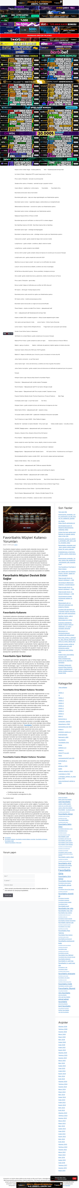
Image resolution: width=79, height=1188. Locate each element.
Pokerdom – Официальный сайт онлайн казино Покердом (31, 382)
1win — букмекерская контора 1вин (54, 169)
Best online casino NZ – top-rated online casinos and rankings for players (35, 470)
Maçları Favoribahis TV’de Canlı (13, 842)
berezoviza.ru (62, 719)
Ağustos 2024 (62, 1081)
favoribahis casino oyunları (65, 852)
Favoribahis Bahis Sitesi (64, 825)
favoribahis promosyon (65, 939)
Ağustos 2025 (62, 1053)
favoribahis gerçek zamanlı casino (65, 861)
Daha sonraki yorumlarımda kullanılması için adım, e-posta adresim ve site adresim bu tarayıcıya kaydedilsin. (26, 889)
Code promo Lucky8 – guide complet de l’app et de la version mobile (33, 239)
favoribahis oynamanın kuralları (64, 924)
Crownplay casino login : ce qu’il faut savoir (26, 400)
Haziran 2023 (62, 1118)
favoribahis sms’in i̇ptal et (63, 951)
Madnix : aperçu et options (22, 345)
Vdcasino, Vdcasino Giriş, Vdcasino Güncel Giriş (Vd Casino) (31, 433)
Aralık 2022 (61, 1134)
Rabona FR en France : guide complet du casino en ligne (30, 340)
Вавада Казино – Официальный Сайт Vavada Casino (29, 451)
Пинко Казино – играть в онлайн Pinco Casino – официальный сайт (33, 308)
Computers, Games (64, 721)
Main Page (61, 396)
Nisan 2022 (61, 1155)
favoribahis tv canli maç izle (66, 964)
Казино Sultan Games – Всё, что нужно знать (27, 461)
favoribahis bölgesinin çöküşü (64, 834)
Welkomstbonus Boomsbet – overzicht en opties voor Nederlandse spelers (35, 206)
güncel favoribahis (63, 1004)
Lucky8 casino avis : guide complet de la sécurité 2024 (30, 257)
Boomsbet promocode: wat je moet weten (26, 192)
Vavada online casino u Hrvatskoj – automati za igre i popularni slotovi (34, 183)
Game (60, 745)
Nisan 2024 (62, 1092)
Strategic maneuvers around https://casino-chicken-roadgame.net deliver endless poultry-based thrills (65, 669)
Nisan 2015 (61, 1170)
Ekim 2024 (61, 1076)
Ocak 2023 (61, 1131)
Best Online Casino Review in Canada (54, 479)
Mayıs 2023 (62, 1121)
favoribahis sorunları (63, 953)
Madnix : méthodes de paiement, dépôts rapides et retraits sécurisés (51, 345)
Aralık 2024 (61, 1071)
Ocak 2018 (61, 1163)
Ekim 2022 (61, 1139)
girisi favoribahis (62, 995)
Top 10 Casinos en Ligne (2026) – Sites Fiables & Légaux (30, 419)
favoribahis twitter (63, 969)
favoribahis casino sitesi (66, 857)
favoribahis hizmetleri (63, 898)
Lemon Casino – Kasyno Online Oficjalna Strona (28, 326)
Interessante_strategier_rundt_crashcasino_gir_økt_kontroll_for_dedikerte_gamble (67, 516)
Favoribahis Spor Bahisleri (65, 955)
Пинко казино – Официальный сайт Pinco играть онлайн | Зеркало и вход (35, 391)
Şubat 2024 (62, 1097)
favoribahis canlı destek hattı (64, 848)
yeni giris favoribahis (63, 1012)
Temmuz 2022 (62, 1147)
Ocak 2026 (61, 1045)
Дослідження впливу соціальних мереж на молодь (65, 598)
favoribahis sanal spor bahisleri (64, 945)
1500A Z (61, 698)
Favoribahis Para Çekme (65, 935)
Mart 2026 (61, 1039)
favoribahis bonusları (62, 832)
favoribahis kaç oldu (65, 908)
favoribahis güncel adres (64, 883)
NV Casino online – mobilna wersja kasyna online (28, 299)
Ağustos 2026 (62, 1026)
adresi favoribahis (62, 797)
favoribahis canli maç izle (64, 838)
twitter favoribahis (63, 1010)
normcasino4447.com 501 (66, 758)
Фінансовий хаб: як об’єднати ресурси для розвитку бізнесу (65, 605)
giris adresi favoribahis (63, 990)
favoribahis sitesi (62, 949)
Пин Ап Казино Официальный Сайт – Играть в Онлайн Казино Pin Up (34, 493)
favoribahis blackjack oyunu (65, 828)
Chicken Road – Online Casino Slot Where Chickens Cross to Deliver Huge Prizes (37, 484)
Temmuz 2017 (62, 1165)
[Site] (19, 60)
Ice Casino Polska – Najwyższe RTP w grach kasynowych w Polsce (33, 174)
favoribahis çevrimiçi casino (65, 986)
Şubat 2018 (61, 1160)
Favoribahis (45, 188)
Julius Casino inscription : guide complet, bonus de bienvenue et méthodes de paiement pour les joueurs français (43, 371)
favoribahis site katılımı (63, 947)
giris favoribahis (64, 993)
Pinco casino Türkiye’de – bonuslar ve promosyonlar (29, 179)
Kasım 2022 (62, 1136)
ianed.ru (60, 750)
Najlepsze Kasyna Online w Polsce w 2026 (26, 216)
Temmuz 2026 (62, 1029)
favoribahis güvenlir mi (66, 895)
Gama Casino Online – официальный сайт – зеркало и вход (31, 410)
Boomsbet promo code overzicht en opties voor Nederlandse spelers (33, 294)
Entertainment (62, 734)
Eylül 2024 (61, 1079)
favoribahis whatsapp (41, 839)
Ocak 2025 (61, 1068)
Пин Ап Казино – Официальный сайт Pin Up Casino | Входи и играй (33, 387)
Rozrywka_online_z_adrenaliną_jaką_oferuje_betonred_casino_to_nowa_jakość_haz (67, 639)
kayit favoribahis (64, 1006)
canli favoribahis (64, 802)
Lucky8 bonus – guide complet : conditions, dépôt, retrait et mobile (33, 243)
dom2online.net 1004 (65, 727)
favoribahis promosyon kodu (66, 942)
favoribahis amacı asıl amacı (64, 816)
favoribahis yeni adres (64, 977)
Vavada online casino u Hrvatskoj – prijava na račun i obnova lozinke (33, 497)
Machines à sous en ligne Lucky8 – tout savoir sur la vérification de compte (35, 262)
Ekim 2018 (61, 1157)
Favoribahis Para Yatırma (64, 932)
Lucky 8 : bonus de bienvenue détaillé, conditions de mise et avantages (34, 266)
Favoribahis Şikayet (66, 988)
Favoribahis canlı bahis (65, 840)
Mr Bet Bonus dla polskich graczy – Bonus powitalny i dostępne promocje (35, 271)
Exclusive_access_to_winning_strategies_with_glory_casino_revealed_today (67, 541)
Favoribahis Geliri (9, 841)
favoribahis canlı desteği (63, 850)
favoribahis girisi (64, 863)
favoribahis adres (70, 809)
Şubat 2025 (62, 1066)
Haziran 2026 (62, 1032)
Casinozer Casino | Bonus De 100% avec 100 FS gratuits (30, 350)
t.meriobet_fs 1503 (64, 774)
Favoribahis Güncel (65, 881)
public (60, 768)
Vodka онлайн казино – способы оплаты (62, 424)
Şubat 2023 (62, 1128)
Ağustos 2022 (62, 1144)
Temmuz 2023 (62, 1115)
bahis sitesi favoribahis (65, 799)
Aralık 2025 (61, 1047)
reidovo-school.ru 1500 (65, 771)
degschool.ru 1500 (64, 724)
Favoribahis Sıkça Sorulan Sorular (66, 957)
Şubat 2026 (62, 1042)
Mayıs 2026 (62, 1034)
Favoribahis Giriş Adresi (64, 877)
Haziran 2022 (62, 1149)
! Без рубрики (62, 687)
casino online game (64, 804)
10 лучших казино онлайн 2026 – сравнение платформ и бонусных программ (36, 414)
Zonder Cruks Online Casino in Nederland (26, 331)
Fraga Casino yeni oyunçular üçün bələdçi (55, 326)
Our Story (44, 400)
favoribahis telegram (64, 959)
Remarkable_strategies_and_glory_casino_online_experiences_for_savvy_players (67, 547)
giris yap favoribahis (64, 997)
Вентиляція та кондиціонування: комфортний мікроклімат (66, 633)
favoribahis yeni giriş (62, 979)
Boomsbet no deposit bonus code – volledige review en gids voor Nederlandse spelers (38, 234)
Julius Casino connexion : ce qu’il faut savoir (27, 359)
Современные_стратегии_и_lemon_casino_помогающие (67, 554)
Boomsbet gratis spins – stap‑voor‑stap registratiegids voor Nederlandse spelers (37, 197)
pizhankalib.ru (62, 761)
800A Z (60, 716)
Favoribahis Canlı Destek (65, 844)
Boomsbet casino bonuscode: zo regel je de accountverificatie (32, 303)
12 (59, 695)
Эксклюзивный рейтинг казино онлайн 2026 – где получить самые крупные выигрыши (39, 456)
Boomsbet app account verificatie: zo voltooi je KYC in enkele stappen (34, 220)
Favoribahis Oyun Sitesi (64, 926)
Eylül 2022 (61, 1142)
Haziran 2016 (62, 1168)
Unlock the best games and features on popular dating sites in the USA (67, 534)
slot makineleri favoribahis (63, 1008)
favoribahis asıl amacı (62, 818)
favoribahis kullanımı (10, 839)
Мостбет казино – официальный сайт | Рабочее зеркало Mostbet (33, 465)
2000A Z (61, 700)
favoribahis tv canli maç (66, 961)
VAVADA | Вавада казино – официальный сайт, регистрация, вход (33, 428)
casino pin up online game (64, 806)
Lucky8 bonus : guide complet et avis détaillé (27, 248)
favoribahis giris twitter (65, 865)
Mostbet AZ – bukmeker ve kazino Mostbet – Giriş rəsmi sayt (31, 424)
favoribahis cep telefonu (63, 859)
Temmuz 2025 (62, 1055)
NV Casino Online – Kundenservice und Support (60, 451)
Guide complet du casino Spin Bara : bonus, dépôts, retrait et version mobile (35, 442)
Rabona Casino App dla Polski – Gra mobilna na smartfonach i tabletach (34, 447)
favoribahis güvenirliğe (62, 891)
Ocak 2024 (61, 1100)
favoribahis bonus (62, 830)
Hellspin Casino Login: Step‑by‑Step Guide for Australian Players (32, 377)
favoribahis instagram (63, 900)
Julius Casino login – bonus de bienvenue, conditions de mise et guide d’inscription (37, 363)
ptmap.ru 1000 (63, 766)
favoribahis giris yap (64, 867)
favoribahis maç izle (65, 911)
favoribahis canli (63, 836)
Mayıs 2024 (62, 1089)
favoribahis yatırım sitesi (63, 975)
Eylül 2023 (61, 1110)
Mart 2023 (61, 1126)
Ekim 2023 (61, 1108)
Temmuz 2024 (62, 1084)
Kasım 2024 (62, 1073)
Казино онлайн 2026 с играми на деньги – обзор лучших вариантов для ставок (37, 317)
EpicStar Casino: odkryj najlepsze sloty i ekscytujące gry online (65, 618)
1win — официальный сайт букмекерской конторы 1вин (30, 313)
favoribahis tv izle (62, 967)
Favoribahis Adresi (65, 814)
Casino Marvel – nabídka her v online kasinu (27, 188)
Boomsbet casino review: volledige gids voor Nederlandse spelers (33, 211)
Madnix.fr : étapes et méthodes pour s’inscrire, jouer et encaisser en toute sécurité (37, 354)
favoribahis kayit (63, 906)
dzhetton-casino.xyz (64, 732)
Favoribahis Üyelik (65, 984)
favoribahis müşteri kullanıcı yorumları (25, 839)
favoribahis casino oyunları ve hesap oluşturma (65, 855)
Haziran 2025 (62, 1058)
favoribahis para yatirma (63, 928)
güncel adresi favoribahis (63, 1000)
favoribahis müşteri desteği (65, 918)
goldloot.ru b (62, 748)
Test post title (62, 512)
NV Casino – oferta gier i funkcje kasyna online (27, 289)
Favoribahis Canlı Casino (65, 842)
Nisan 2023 (62, 1123)
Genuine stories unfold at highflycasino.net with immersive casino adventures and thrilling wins (66, 648)
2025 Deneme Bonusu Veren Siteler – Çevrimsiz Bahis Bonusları (32, 488)
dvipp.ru (60, 729)
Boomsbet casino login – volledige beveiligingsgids (29, 229)
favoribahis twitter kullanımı (63, 971)
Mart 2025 (61, 1063)
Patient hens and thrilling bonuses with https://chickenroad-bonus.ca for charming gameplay (66, 658)
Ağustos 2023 (62, 1113)
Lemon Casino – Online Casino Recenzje (48, 322)
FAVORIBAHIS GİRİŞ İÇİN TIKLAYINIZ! (39, 35)
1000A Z (61, 693)
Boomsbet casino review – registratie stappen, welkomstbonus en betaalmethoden (37, 202)
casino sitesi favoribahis (65, 808)
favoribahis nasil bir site (65, 922)
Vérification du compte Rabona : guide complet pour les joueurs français (34, 336)
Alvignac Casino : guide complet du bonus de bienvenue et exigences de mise (36, 405)
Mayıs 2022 (62, 1152)
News (60, 755)
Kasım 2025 (62, 1050)
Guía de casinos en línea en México (58, 340)
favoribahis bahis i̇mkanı (63, 822)
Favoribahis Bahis (63, 820)
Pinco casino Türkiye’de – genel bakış (25, 280)
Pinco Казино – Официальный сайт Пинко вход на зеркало (31, 437)
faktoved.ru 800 (63, 737)
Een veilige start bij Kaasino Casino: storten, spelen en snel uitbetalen (67, 573)
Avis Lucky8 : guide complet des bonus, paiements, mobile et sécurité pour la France (38, 276)
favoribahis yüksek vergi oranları (64, 981)
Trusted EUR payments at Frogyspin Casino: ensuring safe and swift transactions (66, 611)
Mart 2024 (61, 1094)
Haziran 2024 (62, 1087)
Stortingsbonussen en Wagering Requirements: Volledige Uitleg (66, 527)
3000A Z (61, 711)
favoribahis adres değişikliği (64, 811)
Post (59, 763)
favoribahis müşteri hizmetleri (67, 920)
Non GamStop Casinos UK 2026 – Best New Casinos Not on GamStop (33, 225)
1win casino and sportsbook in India (24, 322)
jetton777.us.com (63, 753)
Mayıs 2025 (62, 1060)
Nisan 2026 (62, 1037)
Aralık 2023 (61, 1102)
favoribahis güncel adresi (64, 886)
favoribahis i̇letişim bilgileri (64, 902)
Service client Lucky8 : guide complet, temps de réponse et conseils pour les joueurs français (40, 253)
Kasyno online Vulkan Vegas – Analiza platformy (28, 169)
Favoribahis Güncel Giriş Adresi (66, 889)
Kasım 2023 (62, 1105)
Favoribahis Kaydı (62, 904)
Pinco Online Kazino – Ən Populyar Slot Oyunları (28, 479)
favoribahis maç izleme (65, 913)
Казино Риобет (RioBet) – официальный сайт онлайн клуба (31, 474)
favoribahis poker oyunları (63, 937)
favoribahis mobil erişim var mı (64, 914)
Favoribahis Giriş (55, 188)
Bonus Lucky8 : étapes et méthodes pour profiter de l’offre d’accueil (33, 285)
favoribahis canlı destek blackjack (65, 846)
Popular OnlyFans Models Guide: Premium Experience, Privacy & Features (35, 396)
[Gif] (39, 82)
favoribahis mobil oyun (62, 916)
